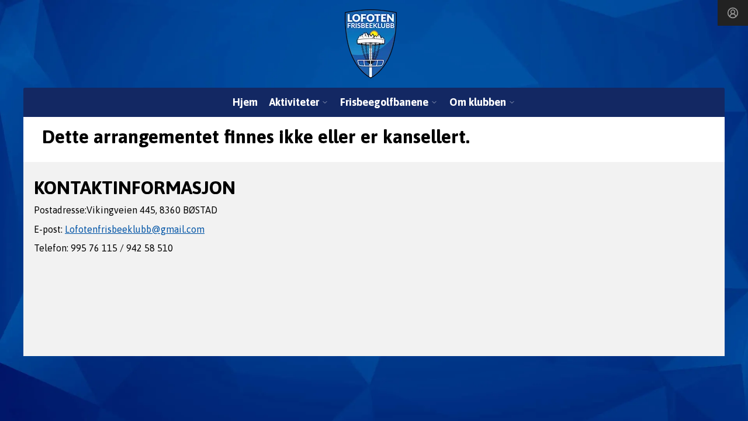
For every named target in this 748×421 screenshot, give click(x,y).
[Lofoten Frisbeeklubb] (371, 43)
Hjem (245, 102)
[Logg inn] (732, 12)
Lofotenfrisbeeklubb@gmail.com (135, 229)
